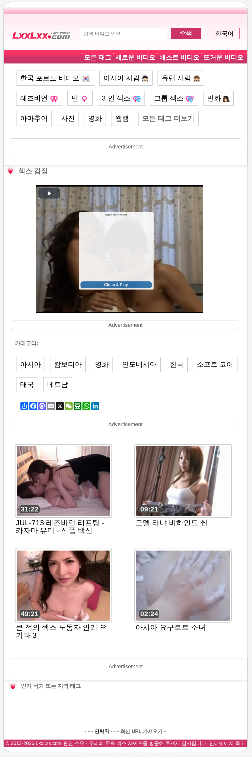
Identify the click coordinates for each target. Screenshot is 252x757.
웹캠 (122, 118)
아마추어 (34, 118)
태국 (27, 384)
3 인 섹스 (117, 98)
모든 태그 (97, 57)
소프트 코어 (215, 364)
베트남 (57, 384)
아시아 (30, 364)
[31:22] (63, 480)
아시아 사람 (122, 78)
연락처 (101, 731)
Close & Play (116, 285)
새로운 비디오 (135, 57)
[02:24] (183, 585)
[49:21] (63, 585)
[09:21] (183, 480)
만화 (215, 98)
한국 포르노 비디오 (50, 78)
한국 (177, 364)
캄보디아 (68, 364)
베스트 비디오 (179, 57)
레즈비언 (35, 98)
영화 (95, 118)
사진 (68, 118)
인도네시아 (139, 364)
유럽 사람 (177, 78)
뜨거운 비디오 (224, 57)
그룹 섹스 (170, 98)
